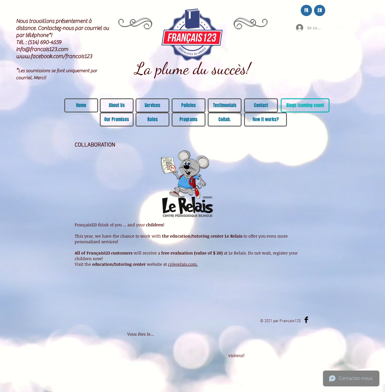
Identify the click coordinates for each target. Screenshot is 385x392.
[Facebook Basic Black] (306, 319)
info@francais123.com (42, 49)
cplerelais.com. (183, 264)
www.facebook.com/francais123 (54, 56)
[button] (305, 105)
